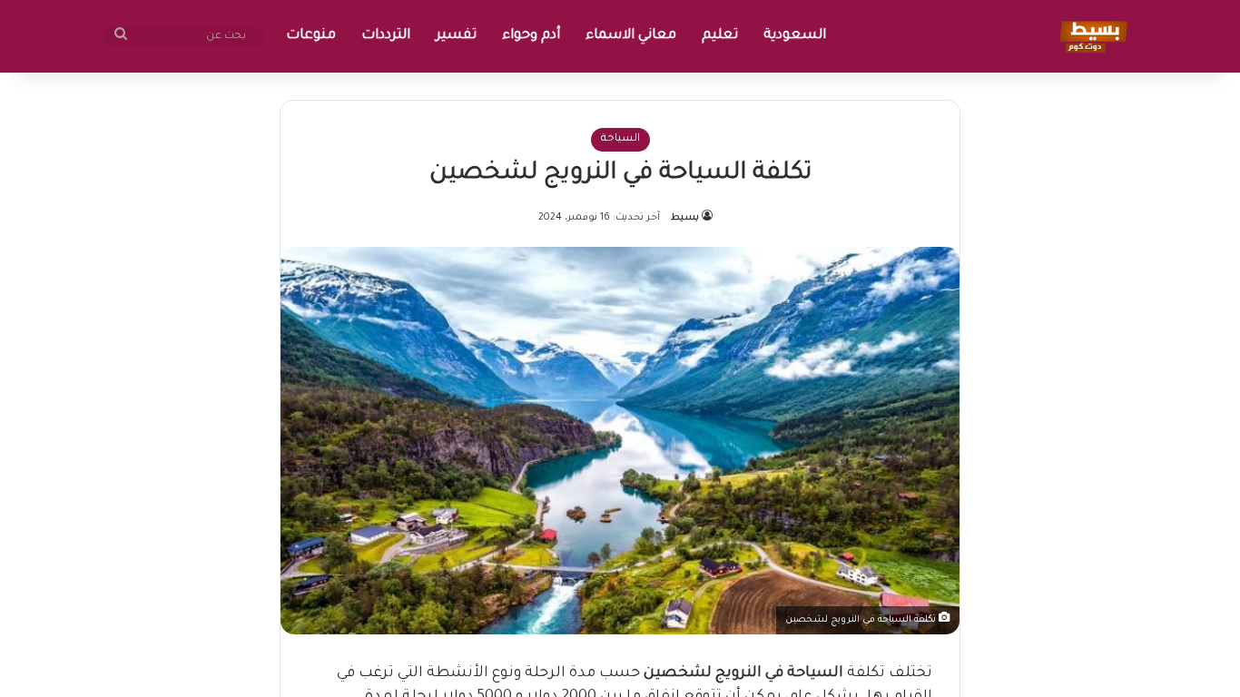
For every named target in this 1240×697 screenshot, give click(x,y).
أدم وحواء (531, 36)
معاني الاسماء (631, 36)
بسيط (685, 217)
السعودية (794, 36)
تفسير (456, 36)
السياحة (620, 139)
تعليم (720, 36)
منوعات (311, 36)
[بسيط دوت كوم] (1090, 36)
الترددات (385, 36)
